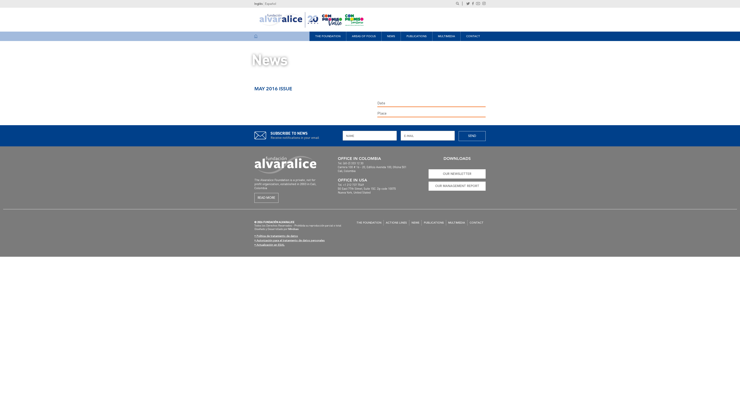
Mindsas (293, 229)
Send (472, 136)
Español (270, 4)
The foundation (369, 222)
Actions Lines (396, 222)
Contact (473, 36)
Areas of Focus (364, 36)
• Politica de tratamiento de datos (276, 236)
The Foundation (328, 36)
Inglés (258, 4)
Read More (266, 198)
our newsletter (457, 174)
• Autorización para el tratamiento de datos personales (289, 240)
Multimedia (446, 36)
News (391, 36)
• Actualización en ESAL (269, 245)
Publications (416, 36)
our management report (457, 186)
